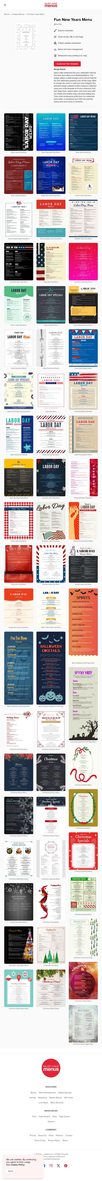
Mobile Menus (55, 1098)
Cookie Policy (18, 1164)
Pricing (33, 1135)
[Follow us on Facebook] (43, 1165)
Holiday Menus (18, 14)
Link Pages (43, 1103)
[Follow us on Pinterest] (65, 1165)
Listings (32, 1098)
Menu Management (47, 1093)
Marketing (42, 1098)
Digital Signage (65, 1093)
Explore (51, 1122)
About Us (42, 1135)
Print (34, 1117)
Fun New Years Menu (35, 14)
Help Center (64, 1117)
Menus (7, 14)
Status (65, 1140)
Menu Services (57, 1103)
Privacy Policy (54, 1140)
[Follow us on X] (58, 1165)
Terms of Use (40, 1140)
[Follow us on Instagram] (51, 1165)
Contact (68, 1135)
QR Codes (68, 1098)
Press (51, 1135)
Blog (55, 1117)
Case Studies (44, 1117)
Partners (59, 1135)
